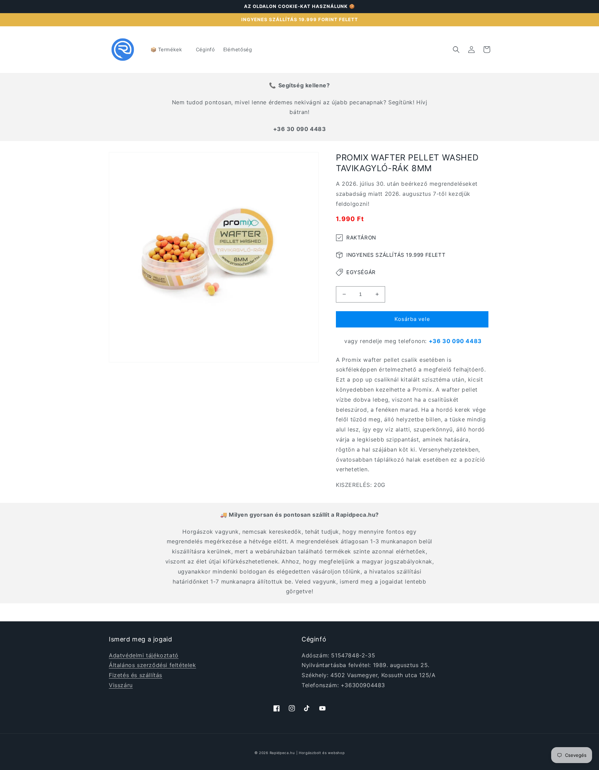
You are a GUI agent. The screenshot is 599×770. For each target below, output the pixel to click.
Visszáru (121, 685)
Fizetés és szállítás (135, 675)
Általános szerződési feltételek (152, 665)
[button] (169, 49)
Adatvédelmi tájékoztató (144, 655)
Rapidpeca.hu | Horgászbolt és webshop (307, 753)
